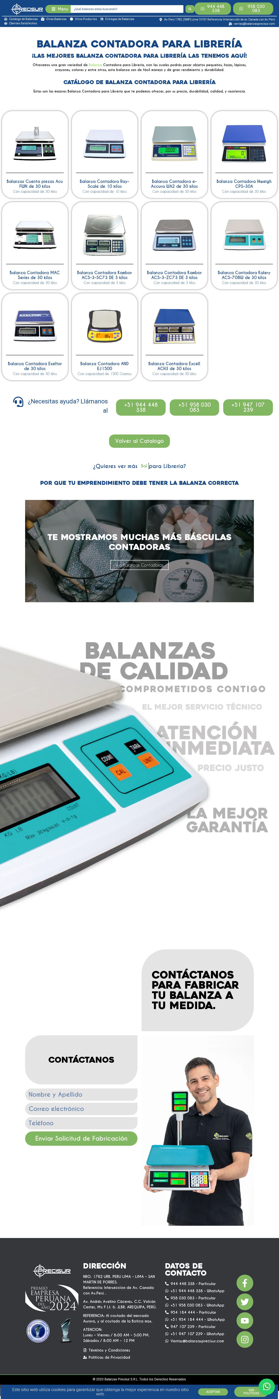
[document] (139, 699)
